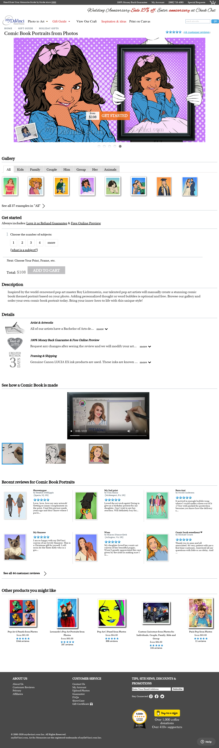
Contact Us (78, 684)
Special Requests (196, 2)
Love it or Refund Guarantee (46, 223)
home (8, 28)
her (95, 169)
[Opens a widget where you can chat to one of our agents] (206, 742)
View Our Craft (86, 21)
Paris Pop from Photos (200, 631)
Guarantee (78, 694)
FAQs (75, 697)
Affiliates (18, 694)
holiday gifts (49, 28)
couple (52, 169)
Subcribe (177, 689)
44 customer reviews (196, 32)
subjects (46, 234)
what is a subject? (24, 250)
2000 (53, 2)
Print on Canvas (139, 21)
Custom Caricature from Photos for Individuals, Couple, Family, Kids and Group (156, 635)
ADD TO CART (46, 270)
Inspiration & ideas (113, 21)
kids (20, 169)
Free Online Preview (86, 223)
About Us (18, 684)
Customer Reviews (24, 687)
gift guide (25, 28)
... (39, 512)
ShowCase (78, 700)
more (51, 242)
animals (110, 169)
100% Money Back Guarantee (132, 2)
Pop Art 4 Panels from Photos (23, 631)
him (66, 169)
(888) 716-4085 (176, 2)
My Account (158, 2)
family (35, 169)
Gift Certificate (80, 704)
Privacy (17, 690)
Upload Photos (81, 690)
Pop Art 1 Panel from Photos (111, 631)
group (81, 169)
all (9, 169)
